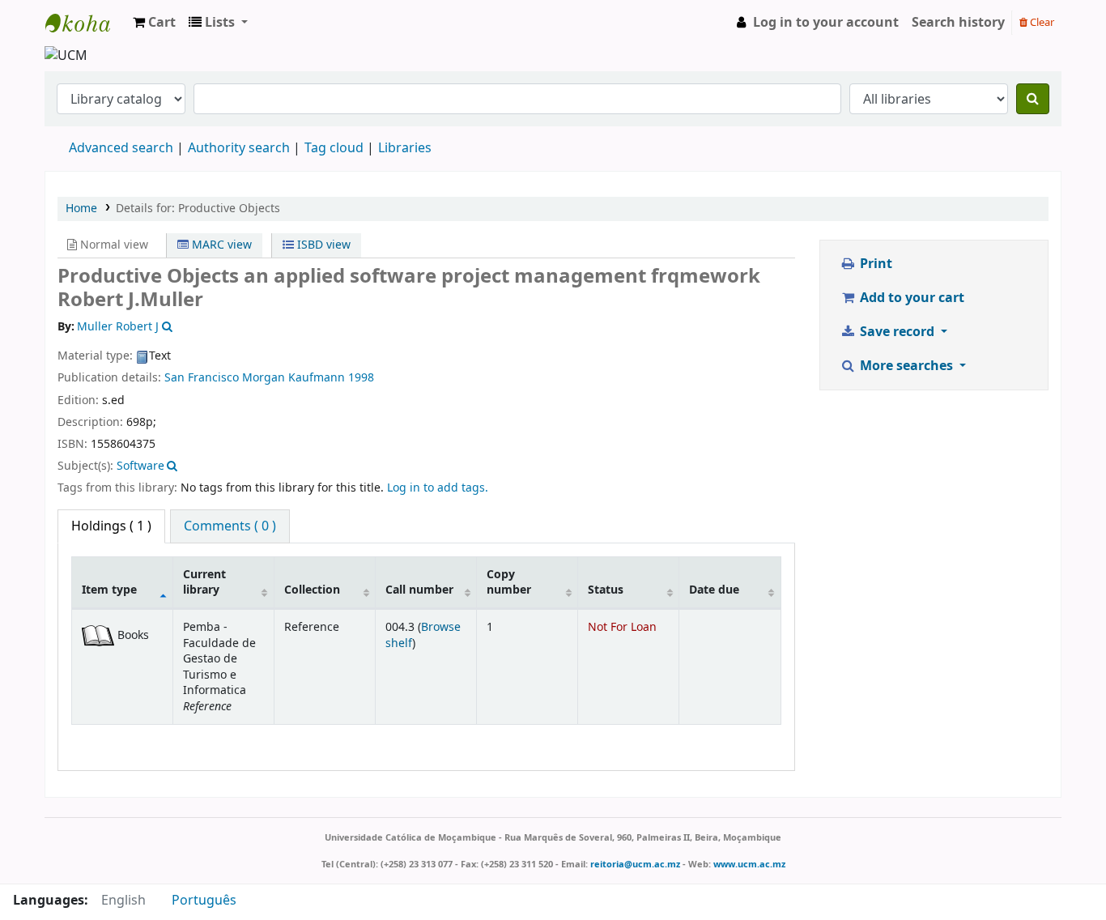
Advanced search (121, 148)
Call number (419, 589)
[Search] (1032, 98)
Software (140, 466)
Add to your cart (910, 298)
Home (81, 208)
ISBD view (322, 244)
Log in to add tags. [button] (437, 487)
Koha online (85, 22)
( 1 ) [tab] (111, 526)
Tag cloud (334, 148)
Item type (109, 589)
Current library (204, 582)
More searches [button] (906, 366)
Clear (1040, 22)
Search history (958, 22)
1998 (361, 377)
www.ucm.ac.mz (749, 864)
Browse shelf (423, 635)
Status (605, 589)
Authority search (239, 148)
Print (874, 264)
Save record (897, 332)
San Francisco (201, 377)
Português (204, 900)
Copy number (509, 582)
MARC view (220, 244)
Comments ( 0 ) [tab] (230, 526)
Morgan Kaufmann (293, 377)
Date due (714, 589)
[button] (154, 22)
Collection (312, 589)
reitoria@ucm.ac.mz (635, 864)
